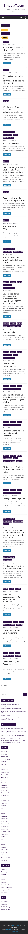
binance (3, 738)
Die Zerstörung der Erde (14, 738)
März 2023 (4, 785)
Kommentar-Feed (5, 909)
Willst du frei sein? (11, 143)
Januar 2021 (4, 852)
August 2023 (4, 777)
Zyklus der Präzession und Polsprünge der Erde (14, 199)
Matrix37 (13, 44)
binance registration (6, 728)
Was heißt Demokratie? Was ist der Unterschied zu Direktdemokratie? (14, 80)
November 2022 (5, 795)
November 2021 (5, 826)
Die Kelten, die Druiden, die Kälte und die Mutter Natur (13, 469)
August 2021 (4, 834)
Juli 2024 (3, 762)
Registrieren (4, 901)
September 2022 (5, 800)
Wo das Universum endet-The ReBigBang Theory (12, 260)
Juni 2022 (3, 808)
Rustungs (21, 621)
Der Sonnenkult (10, 332)
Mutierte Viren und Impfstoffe (16, 735)
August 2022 (4, 803)
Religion (15, 134)
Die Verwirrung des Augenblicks (11, 662)
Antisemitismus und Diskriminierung (12, 631)
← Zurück (4, 685)
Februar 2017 (4, 860)
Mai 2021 (3, 842)
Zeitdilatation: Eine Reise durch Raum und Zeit (13, 567)
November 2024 (5, 756)
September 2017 (5, 857)
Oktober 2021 (4, 829)
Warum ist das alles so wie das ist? (13, 48)
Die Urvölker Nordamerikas (9, 364)
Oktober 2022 (4, 798)
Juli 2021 (3, 837)
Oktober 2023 (4, 774)
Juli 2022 (3, 806)
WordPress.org (5, 912)
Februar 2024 (4, 769)
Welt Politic (6, 41)
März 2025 (4, 751)
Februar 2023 (4, 787)
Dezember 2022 (5, 793)
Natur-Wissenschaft (7, 134)
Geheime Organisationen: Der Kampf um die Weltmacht (12, 598)
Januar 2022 (4, 821)
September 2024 (5, 759)
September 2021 (5, 831)
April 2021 (4, 844)
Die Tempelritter (18, 728)
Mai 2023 (3, 782)
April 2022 (4, 813)
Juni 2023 (3, 780)
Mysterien (12, 131)
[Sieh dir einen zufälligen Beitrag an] (25, 17)
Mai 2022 (3, 811)
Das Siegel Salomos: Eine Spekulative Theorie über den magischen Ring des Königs (14, 398)
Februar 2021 (4, 849)
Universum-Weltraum (18, 251)
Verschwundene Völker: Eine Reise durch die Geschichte (13, 433)
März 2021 (4, 847)
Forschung (5, 131)
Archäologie (6, 282)
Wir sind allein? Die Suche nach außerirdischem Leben (13, 109)
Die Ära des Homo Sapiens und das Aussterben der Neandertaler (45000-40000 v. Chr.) (12, 298)
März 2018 (4, 855)
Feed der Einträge (5, 907)
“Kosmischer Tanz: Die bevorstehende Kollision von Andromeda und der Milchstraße (14, 534)
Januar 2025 (4, 754)
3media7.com (14, 5)
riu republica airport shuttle (8, 731)
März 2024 (4, 767)
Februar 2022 (4, 818)
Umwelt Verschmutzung (8, 137)
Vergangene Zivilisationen (9, 287)
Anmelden (4, 904)
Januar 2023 (4, 790)
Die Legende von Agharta (14, 498)
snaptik (3, 740)
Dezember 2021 (5, 824)
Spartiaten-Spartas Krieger (11, 227)
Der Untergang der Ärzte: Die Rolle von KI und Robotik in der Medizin (14, 169)
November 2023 (5, 772)
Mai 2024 (3, 764)
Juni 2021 (3, 839)
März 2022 (4, 816)
